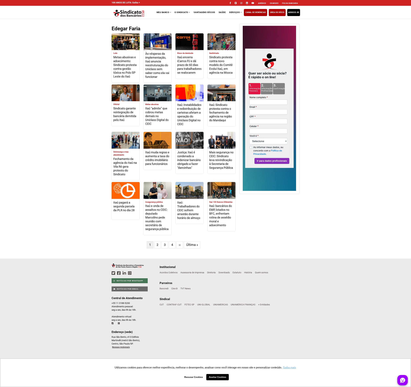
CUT (162, 304)
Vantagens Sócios (204, 12)
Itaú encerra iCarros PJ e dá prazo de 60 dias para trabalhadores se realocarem (189, 64)
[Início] (134, 13)
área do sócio (277, 12)
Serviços (234, 12)
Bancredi (164, 288)
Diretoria (211, 272)
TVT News (185, 288)
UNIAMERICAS (220, 304)
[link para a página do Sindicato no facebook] (230, 3)
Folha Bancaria (290, 3)
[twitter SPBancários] (114, 273)
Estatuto (237, 272)
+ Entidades (264, 304)
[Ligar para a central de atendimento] (113, 323)
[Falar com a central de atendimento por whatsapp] (119, 323)
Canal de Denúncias (255, 12)
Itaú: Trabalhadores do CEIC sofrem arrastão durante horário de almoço (188, 210)
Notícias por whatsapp (129, 281)
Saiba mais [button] (289, 367)
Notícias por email (127, 289)
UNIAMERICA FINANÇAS (243, 304)
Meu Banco (163, 12)
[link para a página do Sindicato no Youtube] (253, 3)
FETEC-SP (189, 304)
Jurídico (262, 3)
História (248, 272)
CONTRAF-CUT (174, 304)
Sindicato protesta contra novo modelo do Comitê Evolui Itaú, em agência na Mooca (221, 64)
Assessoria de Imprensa (192, 272)
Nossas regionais (121, 347)
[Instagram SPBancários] (130, 273)
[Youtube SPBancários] (135, 273)
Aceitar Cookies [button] (217, 377)
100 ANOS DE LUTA (126, 2)
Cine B (174, 288)
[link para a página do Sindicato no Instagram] (241, 3)
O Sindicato (182, 12)
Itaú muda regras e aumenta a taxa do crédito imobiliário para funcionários (157, 158)
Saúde (222, 12)
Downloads (224, 272)
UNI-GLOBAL (203, 304)
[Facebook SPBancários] (119, 273)
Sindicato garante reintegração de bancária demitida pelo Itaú (124, 114)
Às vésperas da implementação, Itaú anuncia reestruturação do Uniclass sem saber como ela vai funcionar (157, 65)
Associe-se (293, 12)
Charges (274, 3)
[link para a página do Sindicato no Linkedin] (246, 3)
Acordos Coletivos (169, 272)
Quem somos (261, 272)
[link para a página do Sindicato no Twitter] (235, 3)
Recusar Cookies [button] (193, 377)
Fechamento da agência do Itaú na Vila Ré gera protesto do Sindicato (125, 166)
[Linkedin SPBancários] (124, 273)
